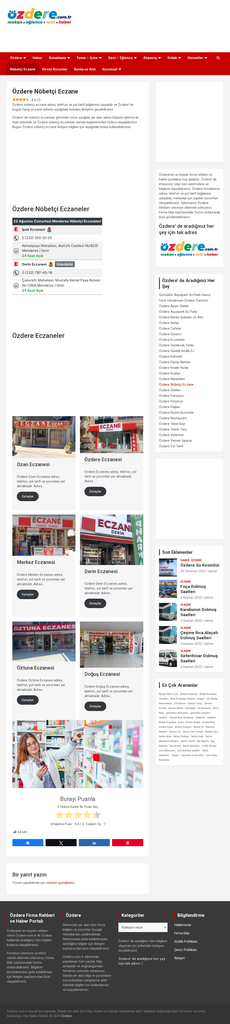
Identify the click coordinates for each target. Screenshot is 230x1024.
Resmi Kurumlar (54, 69)
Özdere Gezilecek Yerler (176, 345)
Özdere (16, 58)
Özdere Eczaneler (172, 340)
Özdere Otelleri (170, 390)
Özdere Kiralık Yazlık (173, 368)
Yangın (175, 755)
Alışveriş (150, 58)
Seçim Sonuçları (191, 745)
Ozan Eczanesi (33, 464)
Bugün (200, 698)
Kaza (181, 722)
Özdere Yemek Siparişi (175, 441)
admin (212, 571)
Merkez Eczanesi (36, 562)
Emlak (172, 58)
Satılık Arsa (165, 736)
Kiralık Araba (193, 722)
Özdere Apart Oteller (174, 306)
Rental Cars (211, 731)
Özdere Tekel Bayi (172, 424)
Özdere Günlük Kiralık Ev (176, 351)
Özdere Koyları (169, 373)
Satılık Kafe (197, 736)
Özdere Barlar (169, 323)
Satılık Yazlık (188, 741)
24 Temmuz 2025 (193, 571)
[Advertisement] (115, 37)
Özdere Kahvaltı (170, 356)
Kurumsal (109, 69)
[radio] (59, 815)
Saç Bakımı (203, 741)
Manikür (210, 727)
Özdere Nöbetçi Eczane (176, 385)
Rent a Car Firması (193, 731)
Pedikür (163, 731)
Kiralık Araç (208, 722)
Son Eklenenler (177, 552)
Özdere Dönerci (170, 334)
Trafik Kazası (209, 745)
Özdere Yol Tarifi (171, 446)
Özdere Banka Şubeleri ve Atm (181, 317)
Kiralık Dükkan (183, 727)
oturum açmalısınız (60, 883)
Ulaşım (185, 581)
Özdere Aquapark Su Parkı (178, 312)
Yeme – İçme (87, 58)
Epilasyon (190, 708)
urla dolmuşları (167, 750)
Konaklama (57, 58)
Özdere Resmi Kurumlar (176, 413)
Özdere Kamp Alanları (175, 362)
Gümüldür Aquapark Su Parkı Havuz (185, 295)
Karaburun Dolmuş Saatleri (198, 612)
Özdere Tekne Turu (173, 429)
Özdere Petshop (171, 401)
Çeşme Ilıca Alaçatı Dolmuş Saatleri (199, 635)
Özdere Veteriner (171, 435)
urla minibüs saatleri (188, 750)
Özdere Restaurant (173, 418)
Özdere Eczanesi (103, 459)
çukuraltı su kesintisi (192, 755)
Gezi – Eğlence (120, 58)
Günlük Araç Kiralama (181, 717)
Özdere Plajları (169, 407)
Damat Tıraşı (195, 703)
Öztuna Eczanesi (35, 668)
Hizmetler (195, 58)
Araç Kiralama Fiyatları (182, 698)
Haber (37, 58)
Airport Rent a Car (168, 694)
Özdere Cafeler (170, 328)
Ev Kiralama (204, 708)
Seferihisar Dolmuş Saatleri (199, 658)
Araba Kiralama (188, 694)
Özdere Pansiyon (171, 396)
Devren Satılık (175, 708)
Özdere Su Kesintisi (199, 565)
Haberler (200, 717)
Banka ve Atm (85, 69)
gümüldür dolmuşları (177, 712)
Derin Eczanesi (100, 571)
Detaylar (28, 496)
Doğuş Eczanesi (102, 674)
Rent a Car (175, 731)
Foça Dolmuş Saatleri (193, 589)
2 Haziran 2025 (191, 597)
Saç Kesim (175, 745)
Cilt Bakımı (180, 703)
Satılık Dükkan (181, 736)
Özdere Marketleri (172, 379)
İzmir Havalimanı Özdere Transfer (183, 300)
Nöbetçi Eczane (22, 69)
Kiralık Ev (198, 727)
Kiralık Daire (166, 727)
